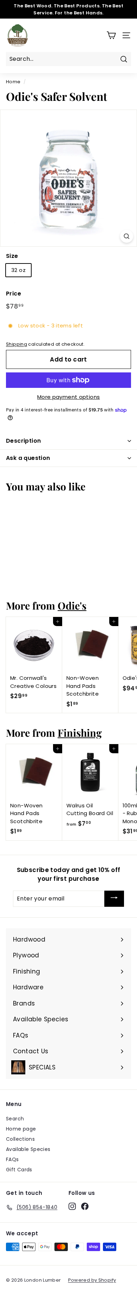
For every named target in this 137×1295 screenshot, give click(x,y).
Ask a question (28, 458)
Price (13, 293)
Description (23, 441)
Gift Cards (19, 1169)
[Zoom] (126, 236)
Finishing (80, 732)
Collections (20, 1139)
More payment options (68, 397)
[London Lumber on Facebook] (85, 1206)
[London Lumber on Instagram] (72, 1206)
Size (12, 256)
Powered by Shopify (92, 1280)
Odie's (72, 605)
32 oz (18, 270)
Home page (21, 1128)
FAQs (12, 1159)
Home (13, 82)
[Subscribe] (114, 899)
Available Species (28, 1149)
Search (15, 1118)
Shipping (16, 344)
